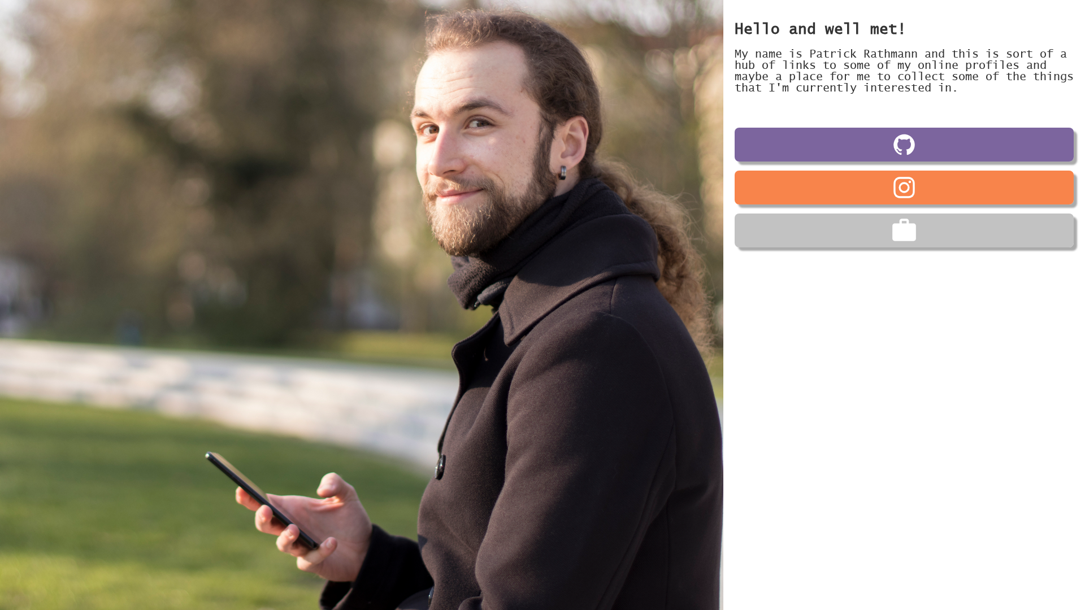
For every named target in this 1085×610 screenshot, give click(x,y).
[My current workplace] (904, 230)
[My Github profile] (904, 145)
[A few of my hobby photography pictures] (904, 187)
